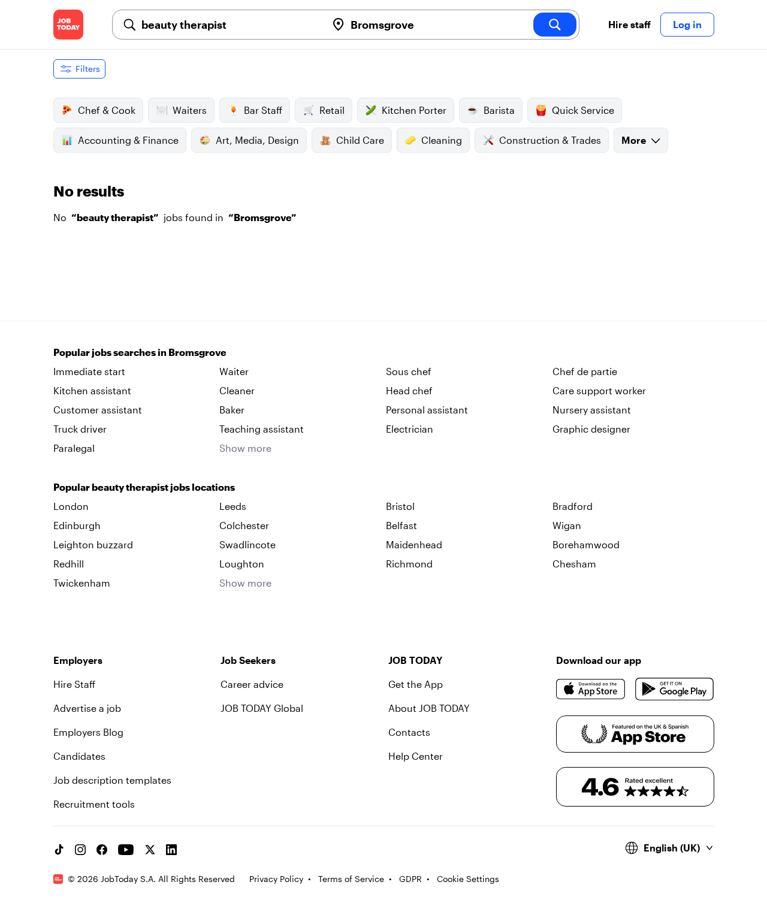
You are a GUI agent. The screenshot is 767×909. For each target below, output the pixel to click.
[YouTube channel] (126, 849)
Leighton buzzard (93, 544)
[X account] (149, 849)
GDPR (410, 879)
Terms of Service (351, 879)
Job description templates (112, 780)
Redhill (68, 563)
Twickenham (81, 582)
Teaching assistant (261, 428)
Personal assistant (427, 409)
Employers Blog (88, 732)
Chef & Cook (106, 110)
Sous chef (408, 371)
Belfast (401, 525)
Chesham (574, 563)
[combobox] (229, 24)
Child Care (360, 140)
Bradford (572, 506)
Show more (245, 448)
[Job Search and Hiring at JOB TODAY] (68, 25)
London (71, 506)
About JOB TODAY (429, 708)
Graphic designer (591, 428)
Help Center (415, 756)
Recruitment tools (94, 804)
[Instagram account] (80, 849)
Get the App (415, 684)
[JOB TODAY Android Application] (674, 689)
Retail (332, 110)
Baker (231, 409)
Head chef (409, 390)
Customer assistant (97, 409)
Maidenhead (414, 544)
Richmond (409, 563)
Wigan (566, 525)
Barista (499, 110)
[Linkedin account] (171, 849)
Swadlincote (247, 544)
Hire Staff (74, 684)
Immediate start (89, 371)
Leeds (232, 506)
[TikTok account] (58, 849)
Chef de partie (584, 371)
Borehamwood (586, 544)
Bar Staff (263, 110)
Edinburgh (77, 525)
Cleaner (237, 390)
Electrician (409, 428)
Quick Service (583, 110)
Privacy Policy (276, 879)
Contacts (409, 732)
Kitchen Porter (414, 110)
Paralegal (74, 448)
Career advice (252, 684)
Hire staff (629, 24)
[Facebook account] (101, 849)
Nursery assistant (591, 409)
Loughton (241, 563)
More (633, 140)
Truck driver (80, 428)
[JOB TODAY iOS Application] (591, 689)
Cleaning (441, 140)
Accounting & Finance (128, 140)
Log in (687, 24)
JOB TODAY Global (262, 708)
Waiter (234, 371)
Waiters (190, 110)
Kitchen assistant (92, 390)
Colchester (244, 525)
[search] (554, 25)
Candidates (79, 756)
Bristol (400, 506)
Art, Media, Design (257, 140)
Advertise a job (87, 708)
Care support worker (599, 390)
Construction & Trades (550, 140)
